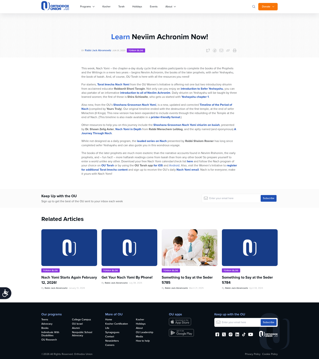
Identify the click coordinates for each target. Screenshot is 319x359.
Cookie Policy (270, 354)
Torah (121, 7)
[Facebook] (215, 50)
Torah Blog (135, 50)
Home (108, 319)
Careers (109, 345)
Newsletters (112, 341)
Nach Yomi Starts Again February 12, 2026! (69, 280)
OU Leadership (144, 332)
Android (174, 165)
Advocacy (46, 324)
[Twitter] (208, 50)
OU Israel (77, 324)
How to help (143, 341)
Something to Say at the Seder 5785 (187, 280)
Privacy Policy (252, 354)
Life (107, 328)
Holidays (137, 7)
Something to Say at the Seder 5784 (247, 280)
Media (139, 336)
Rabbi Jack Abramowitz (98, 50)
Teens (44, 319)
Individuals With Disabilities (50, 334)
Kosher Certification (116, 324)
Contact (109, 336)
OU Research (49, 340)
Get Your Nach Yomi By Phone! (127, 277)
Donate (266, 7)
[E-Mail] (221, 50)
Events (154, 7)
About (168, 7)
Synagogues (112, 332)
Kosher (106, 7)
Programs (85, 7)
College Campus (81, 319)
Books (45, 328)
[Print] (235, 50)
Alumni (76, 328)
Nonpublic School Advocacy (82, 334)
